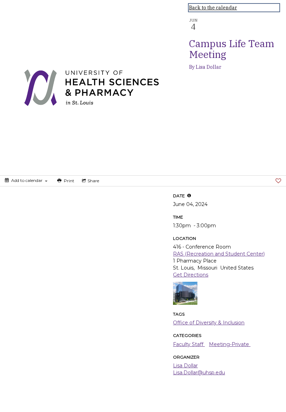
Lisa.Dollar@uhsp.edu (199, 372)
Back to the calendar (213, 8)
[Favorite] (278, 181)
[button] (189, 195)
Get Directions (190, 275)
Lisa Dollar (185, 365)
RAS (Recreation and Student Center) (219, 254)
